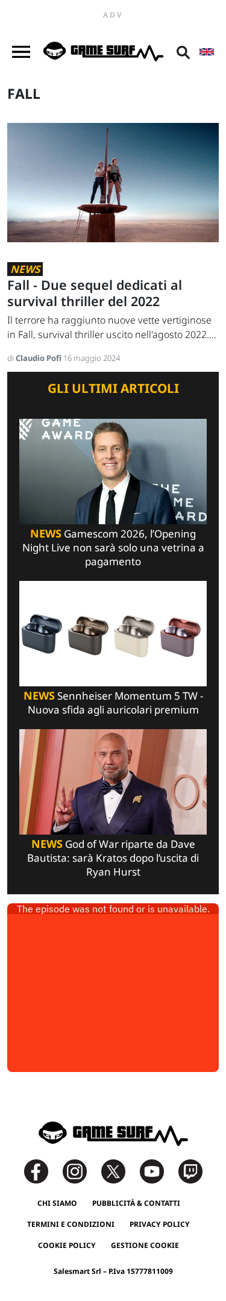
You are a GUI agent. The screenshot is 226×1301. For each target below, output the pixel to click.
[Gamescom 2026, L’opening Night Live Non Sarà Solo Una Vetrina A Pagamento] (113, 470)
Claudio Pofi (39, 358)
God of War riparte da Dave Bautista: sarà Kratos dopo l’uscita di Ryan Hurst (113, 858)
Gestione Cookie (145, 1245)
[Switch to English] (206, 52)
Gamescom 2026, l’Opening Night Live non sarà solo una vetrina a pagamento (113, 547)
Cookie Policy (67, 1245)
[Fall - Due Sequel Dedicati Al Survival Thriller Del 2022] (113, 181)
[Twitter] (119, 1170)
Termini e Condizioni (71, 1224)
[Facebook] (42, 1170)
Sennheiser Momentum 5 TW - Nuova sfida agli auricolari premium (113, 702)
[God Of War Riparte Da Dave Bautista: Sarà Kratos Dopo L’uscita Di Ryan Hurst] (113, 780)
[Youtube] (158, 1170)
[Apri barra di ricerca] (183, 52)
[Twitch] (190, 1170)
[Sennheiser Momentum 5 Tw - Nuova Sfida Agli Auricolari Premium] (113, 632)
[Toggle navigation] (21, 52)
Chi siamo (57, 1203)
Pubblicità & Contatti (136, 1203)
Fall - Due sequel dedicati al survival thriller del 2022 (94, 293)
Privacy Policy (160, 1224)
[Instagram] (81, 1170)
